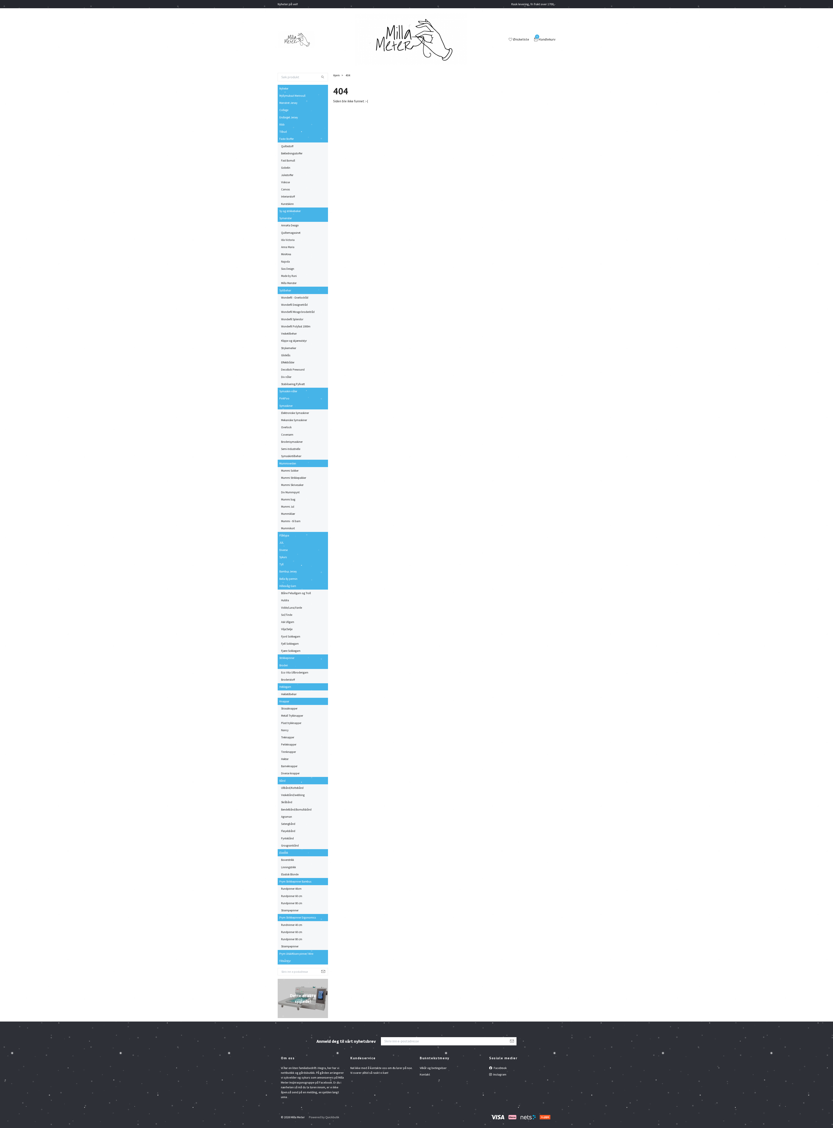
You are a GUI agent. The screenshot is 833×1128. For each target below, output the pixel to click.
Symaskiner (286, 405)
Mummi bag (288, 499)
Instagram (499, 1074)
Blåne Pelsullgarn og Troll (296, 593)
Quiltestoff (287, 146)
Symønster (285, 218)
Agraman (286, 816)
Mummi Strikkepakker (293, 477)
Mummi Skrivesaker (292, 485)
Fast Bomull (288, 160)
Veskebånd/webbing (293, 795)
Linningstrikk (288, 867)
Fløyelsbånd (288, 831)
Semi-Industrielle (290, 449)
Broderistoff (288, 679)
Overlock (286, 427)
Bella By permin (288, 578)
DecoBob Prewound (293, 369)
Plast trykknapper (291, 723)
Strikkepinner (286, 658)
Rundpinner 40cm (291, 888)
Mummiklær (288, 513)
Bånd (282, 780)
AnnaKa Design (290, 225)
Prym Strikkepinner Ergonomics (297, 917)
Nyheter (283, 88)
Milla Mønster (289, 283)
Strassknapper (289, 708)
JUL (281, 542)
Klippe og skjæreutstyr (294, 340)
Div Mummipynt (290, 492)
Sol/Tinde (286, 614)
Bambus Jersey (288, 571)
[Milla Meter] (296, 39)
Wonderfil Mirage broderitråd (298, 312)
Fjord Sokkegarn (290, 636)
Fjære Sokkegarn (290, 650)
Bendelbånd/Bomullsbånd (296, 809)
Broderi (283, 665)
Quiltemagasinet (290, 232)
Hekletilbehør (289, 694)
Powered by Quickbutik (324, 1117)
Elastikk (283, 852)
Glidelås (285, 355)
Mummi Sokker (289, 470)
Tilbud (283, 131)
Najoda (285, 261)
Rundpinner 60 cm (291, 896)
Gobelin (285, 167)
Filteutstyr (285, 961)
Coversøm (287, 434)
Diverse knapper (290, 773)
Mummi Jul (287, 506)
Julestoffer (287, 175)
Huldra (285, 600)
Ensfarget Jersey (288, 117)
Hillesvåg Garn (287, 586)
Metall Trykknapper (292, 715)
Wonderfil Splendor (292, 319)
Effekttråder (287, 362)
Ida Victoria (288, 240)
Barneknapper (289, 766)
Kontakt (425, 1074)
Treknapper (287, 737)
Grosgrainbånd (290, 845)
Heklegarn (285, 686)
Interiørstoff (288, 196)
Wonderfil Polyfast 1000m (295, 326)
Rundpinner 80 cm (291, 903)
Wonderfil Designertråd (294, 304)
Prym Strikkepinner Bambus (295, 881)
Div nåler (286, 377)
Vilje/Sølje (286, 629)
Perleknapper (288, 744)
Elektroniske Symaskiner (295, 413)
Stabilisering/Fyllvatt (293, 384)
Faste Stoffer (286, 139)
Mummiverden (287, 463)
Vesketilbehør (289, 333)
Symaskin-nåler (288, 391)
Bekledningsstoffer (291, 153)
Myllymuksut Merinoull (292, 95)
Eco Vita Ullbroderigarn (294, 672)
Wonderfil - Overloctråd (294, 297)
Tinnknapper (288, 752)
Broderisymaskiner (292, 441)
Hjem (336, 75)
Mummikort (288, 528)
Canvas (285, 189)
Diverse (283, 550)
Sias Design (287, 268)
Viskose (285, 182)
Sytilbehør (285, 290)
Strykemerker (288, 348)
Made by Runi (289, 276)
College (283, 110)
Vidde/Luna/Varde (291, 607)
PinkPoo (284, 398)
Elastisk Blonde (289, 874)
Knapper (284, 701)
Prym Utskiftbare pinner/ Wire (296, 953)
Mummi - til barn (290, 521)
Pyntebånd (287, 838)
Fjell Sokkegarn (290, 643)
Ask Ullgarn (287, 622)
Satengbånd (288, 824)
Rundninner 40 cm (291, 925)
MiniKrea (286, 254)
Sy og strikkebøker (290, 211)
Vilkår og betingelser (433, 1068)
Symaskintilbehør (291, 456)
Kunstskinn (287, 204)
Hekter (285, 759)
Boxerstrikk (287, 860)
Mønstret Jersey (288, 103)
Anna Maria (287, 247)
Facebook (500, 1068)
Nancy (285, 730)
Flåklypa (284, 535)
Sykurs (283, 557)
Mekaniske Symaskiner (294, 420)
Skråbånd (286, 802)
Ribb (282, 124)
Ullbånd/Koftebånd (292, 788)
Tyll (281, 564)
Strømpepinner (289, 910)
